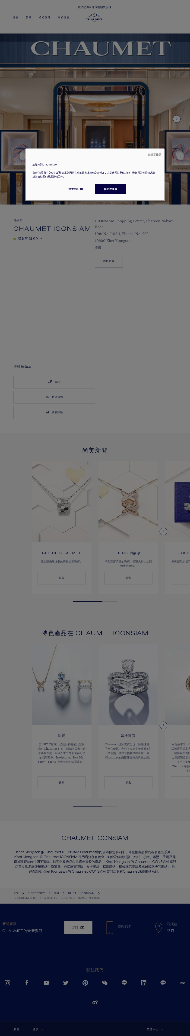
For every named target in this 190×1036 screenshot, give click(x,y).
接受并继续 (110, 188)
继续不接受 (154, 154)
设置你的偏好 (77, 188)
